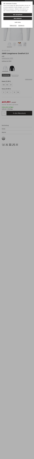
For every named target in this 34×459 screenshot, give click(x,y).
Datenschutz (13, 25)
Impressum (21, 25)
